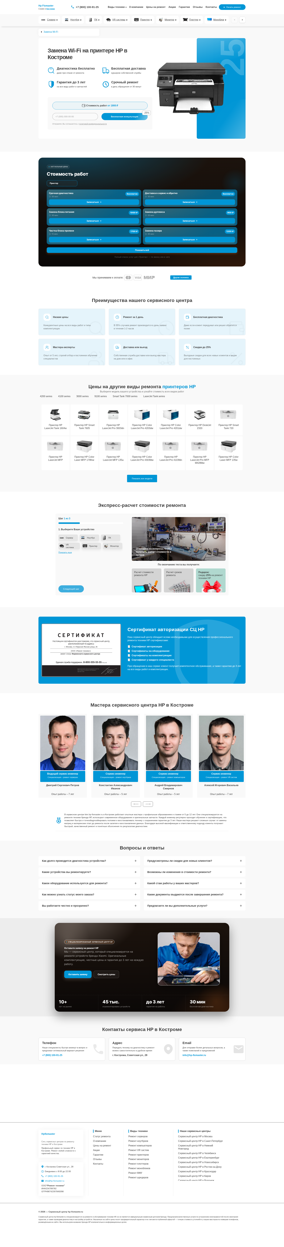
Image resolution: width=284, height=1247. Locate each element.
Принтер (145, 20)
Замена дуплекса (155, 212)
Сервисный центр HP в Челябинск (197, 1153)
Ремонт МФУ (135, 1173)
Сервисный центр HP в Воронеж (196, 1180)
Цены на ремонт (156, 7)
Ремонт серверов (138, 1136)
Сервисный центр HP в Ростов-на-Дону (200, 1167)
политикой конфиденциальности (93, 124)
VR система (118, 20)
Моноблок (218, 20)
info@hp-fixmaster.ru (194, 1055)
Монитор (169, 20)
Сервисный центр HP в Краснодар (197, 1171)
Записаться (93, 202)
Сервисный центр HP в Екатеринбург (198, 1157)
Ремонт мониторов (138, 1159)
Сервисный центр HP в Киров (194, 1176)
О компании (136, 7)
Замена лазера (153, 230)
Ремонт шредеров (138, 1177)
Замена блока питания (61, 212)
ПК (95, 20)
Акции (172, 7)
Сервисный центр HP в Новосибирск (198, 1162)
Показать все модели (142, 478)
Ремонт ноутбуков (138, 1141)
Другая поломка (181, 277)
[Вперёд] (242, 20)
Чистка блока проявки (61, 230)
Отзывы (198, 7)
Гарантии (184, 7)
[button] (136, 804)
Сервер (51, 20)
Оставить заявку (77, 974)
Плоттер (193, 20)
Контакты (211, 7)
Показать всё (142, 250)
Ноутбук (74, 20)
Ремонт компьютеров (140, 1145)
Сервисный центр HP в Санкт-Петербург (200, 1141)
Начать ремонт (233, 7)
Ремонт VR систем (138, 1150)
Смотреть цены (106, 974)
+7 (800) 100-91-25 (87, 7)
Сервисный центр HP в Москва (195, 1136)
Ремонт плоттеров (138, 1163)
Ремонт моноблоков (139, 1168)
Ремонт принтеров (138, 1154)
